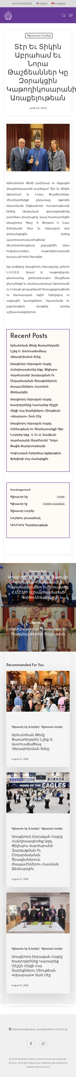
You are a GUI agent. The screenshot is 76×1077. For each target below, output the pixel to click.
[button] (71, 15)
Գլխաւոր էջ (37, 504)
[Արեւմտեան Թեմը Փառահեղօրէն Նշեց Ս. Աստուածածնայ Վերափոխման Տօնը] (38, 719)
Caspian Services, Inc (38, 1067)
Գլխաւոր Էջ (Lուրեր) (25, 727)
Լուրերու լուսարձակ (25, 518)
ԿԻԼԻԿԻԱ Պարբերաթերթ (29, 525)
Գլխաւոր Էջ (37, 497)
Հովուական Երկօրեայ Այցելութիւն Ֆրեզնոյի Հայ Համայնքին (35, 456)
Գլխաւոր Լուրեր (39, 35)
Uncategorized (20, 489)
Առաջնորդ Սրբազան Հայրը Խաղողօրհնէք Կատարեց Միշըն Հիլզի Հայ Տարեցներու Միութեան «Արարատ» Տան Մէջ (35, 408)
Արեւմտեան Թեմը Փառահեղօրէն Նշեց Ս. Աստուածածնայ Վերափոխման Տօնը (34, 351)
